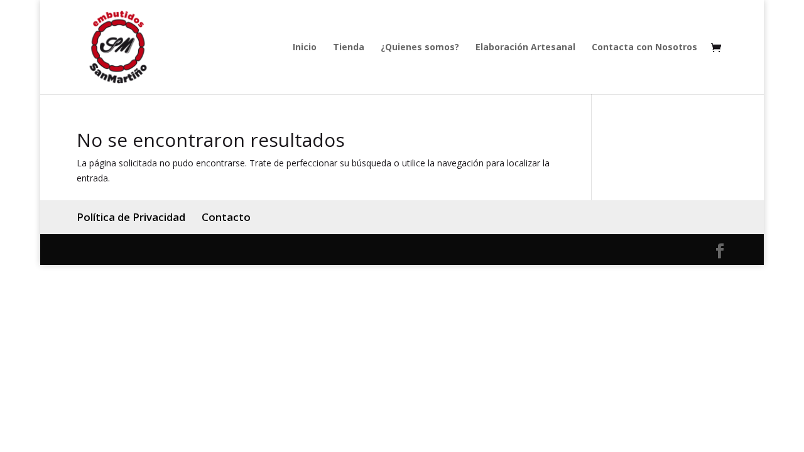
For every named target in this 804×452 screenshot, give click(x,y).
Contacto (226, 217)
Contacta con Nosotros (644, 48)
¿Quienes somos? (420, 48)
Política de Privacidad (131, 217)
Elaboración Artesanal (525, 48)
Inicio (305, 48)
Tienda (348, 48)
